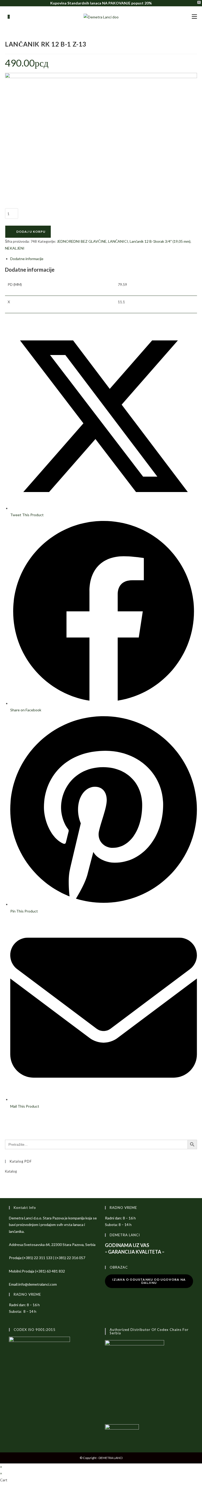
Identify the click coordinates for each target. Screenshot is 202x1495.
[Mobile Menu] (194, 17)
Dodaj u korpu (31, 232)
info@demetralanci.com (37, 1284)
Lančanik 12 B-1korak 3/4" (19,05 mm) (160, 241)
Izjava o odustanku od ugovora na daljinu (149, 1281)
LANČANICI (118, 241)
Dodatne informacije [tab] (26, 258)
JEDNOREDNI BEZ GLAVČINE (82, 241)
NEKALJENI (14, 248)
